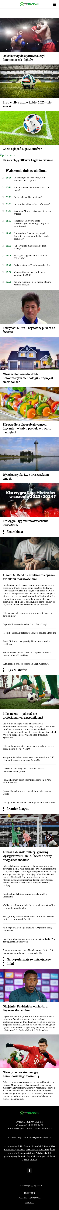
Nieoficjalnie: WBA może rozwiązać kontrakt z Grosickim (25, 895)
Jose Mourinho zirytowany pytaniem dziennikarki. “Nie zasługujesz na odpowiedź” (29, 940)
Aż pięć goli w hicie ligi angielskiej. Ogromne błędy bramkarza (27, 929)
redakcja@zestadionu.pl (40, 1137)
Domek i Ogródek (26, 1156)
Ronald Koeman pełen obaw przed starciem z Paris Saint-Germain (27, 781)
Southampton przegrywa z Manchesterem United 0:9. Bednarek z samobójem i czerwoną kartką (28, 951)
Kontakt (29, 1202)
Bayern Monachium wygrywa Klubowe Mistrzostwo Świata (27, 792)
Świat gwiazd (42, 1156)
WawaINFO (49, 1146)
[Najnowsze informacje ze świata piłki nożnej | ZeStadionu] (29, 4)
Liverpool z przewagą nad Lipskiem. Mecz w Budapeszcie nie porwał (23, 770)
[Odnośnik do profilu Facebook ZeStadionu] (29, 1170)
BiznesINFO (37, 1146)
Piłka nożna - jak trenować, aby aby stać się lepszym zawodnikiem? (27, 614)
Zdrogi (31, 1153)
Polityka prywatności (30, 1198)
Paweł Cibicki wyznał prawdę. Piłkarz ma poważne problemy (26, 643)
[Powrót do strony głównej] (29, 1113)
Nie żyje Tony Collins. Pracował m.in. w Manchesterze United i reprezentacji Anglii (28, 918)
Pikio (20, 1146)
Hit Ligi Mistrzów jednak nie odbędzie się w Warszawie (29, 802)
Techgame (22, 1153)
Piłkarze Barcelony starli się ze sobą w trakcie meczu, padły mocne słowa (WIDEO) (28, 747)
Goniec (33, 1159)
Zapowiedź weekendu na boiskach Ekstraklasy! (25, 624)
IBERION (30, 1122)
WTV (28, 1149)
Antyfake (40, 1153)
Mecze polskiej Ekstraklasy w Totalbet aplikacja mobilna (29, 632)
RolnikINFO (10, 1149)
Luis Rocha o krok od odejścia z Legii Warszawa (26, 663)
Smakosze (44, 1149)
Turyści (34, 1149)
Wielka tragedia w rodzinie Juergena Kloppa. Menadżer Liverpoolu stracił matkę (29, 906)
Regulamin (29, 1193)
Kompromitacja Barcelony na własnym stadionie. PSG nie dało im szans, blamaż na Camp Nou (28, 759)
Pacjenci (21, 1149)
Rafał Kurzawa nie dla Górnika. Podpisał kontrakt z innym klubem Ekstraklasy (27, 654)
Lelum (27, 1146)
